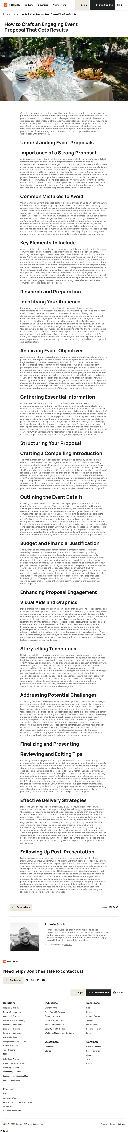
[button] (30, 5)
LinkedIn (68, 944)
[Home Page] (12, 5)
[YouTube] (43, 980)
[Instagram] (32, 980)
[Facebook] (26, 980)
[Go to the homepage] (10, 961)
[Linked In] (37, 980)
